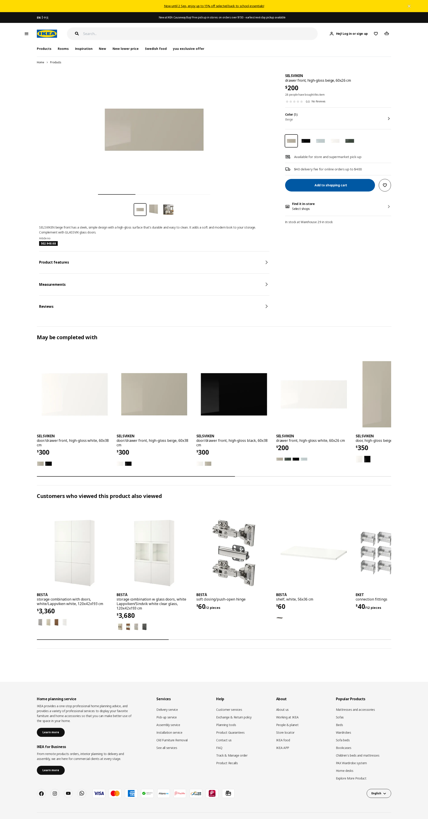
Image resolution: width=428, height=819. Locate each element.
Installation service (169, 732)
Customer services (229, 709)
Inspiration (84, 48)
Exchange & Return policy (234, 717)
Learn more (50, 732)
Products (55, 62)
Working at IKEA (287, 717)
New (102, 48)
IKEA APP (282, 748)
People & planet (287, 725)
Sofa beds (343, 740)
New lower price (126, 48)
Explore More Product (351, 778)
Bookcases (343, 748)
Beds (339, 725)
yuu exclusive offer (188, 48)
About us (282, 709)
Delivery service (167, 709)
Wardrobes (343, 732)
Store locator (285, 732)
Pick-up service (166, 717)
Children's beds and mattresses (357, 755)
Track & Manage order (231, 755)
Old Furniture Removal (172, 740)
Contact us (224, 740)
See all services (166, 748)
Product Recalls (227, 763)
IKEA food (283, 740)
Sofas (340, 717)
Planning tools (226, 725)
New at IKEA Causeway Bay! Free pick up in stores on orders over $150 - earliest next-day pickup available (222, 17)
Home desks (344, 770)
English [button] (376, 793)
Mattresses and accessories (355, 709)
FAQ (219, 748)
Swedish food (156, 48)
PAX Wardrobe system (351, 763)
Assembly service (168, 725)
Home (40, 62)
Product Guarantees (230, 732)
